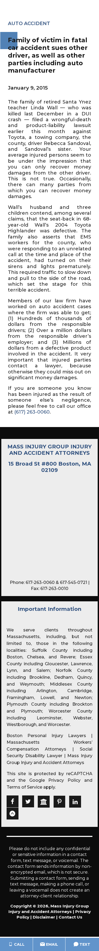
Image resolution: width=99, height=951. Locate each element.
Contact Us (70, 917)
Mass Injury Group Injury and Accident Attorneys (49, 449)
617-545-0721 (73, 582)
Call (19, 944)
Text (84, 944)
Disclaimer (44, 917)
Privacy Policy (64, 780)
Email (51, 944)
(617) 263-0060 (32, 412)
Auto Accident (29, 23)
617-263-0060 (40, 582)
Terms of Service (24, 787)
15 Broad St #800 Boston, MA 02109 (49, 467)
